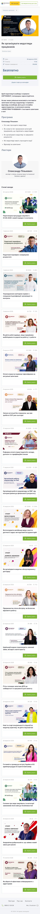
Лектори (11, 901)
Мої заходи (14, 3)
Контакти (28, 901)
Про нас (20, 901)
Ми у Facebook (31, 905)
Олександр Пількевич (9, 121)
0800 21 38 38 (9, 905)
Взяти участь (21, 77)
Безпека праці (6, 51)
